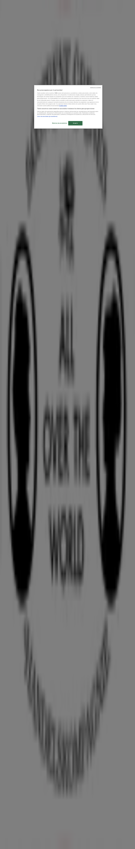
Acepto (75, 123)
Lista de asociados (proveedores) (47, 116)
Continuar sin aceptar (95, 87)
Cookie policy (63, 105)
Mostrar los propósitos (59, 123)
